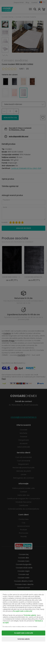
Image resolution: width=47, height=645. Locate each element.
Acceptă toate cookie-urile (23, 633)
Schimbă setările (24, 639)
